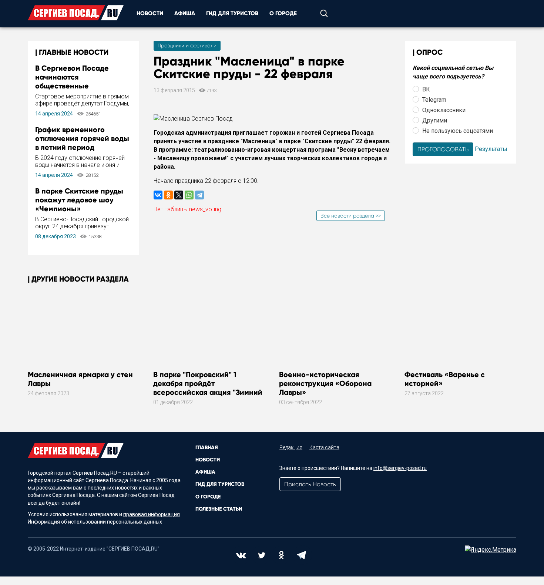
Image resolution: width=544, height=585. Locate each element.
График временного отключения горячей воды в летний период (82, 138)
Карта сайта (324, 447)
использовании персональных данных (115, 522)
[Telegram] (199, 195)
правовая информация (151, 514)
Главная (206, 447)
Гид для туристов (232, 13)
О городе (283, 13)
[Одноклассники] (168, 195)
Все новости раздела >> (350, 216)
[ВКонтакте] (158, 195)
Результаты (491, 148)
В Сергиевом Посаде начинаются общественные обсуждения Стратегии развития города (76, 86)
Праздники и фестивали (187, 45)
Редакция (290, 447)
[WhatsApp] (189, 195)
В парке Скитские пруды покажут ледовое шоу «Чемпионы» (79, 199)
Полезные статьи (218, 509)
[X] (178, 195)
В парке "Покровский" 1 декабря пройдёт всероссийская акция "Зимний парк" (207, 388)
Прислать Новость (310, 484)
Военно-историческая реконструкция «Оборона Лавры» (325, 383)
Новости (150, 13)
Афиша (184, 13)
